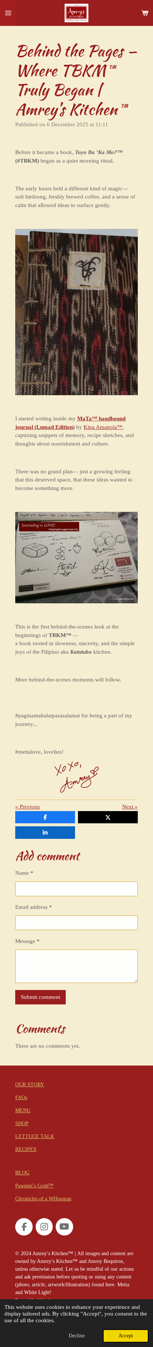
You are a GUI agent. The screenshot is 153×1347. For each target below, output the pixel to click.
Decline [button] (77, 1335)
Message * (27, 941)
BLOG (22, 1173)
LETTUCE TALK (34, 1136)
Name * (24, 873)
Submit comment (40, 997)
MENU (22, 1110)
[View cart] (145, 13)
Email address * (33, 907)
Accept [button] (125, 1335)
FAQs (21, 1097)
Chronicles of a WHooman (43, 1198)
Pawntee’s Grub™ (34, 1185)
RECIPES (25, 1149)
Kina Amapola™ (103, 427)
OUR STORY (29, 1084)
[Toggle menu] (8, 13)
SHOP (22, 1123)
